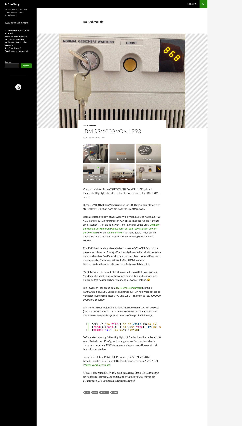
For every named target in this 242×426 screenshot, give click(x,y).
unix (115, 392)
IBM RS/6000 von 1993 (112, 131)
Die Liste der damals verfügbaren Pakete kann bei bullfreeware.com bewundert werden (121, 228)
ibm (95, 392)
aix (87, 392)
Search (8, 62)
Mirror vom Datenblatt (97, 364)
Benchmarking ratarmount (16, 51)
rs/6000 (104, 392)
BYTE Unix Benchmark (129, 287)
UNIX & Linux (89, 125)
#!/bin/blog (12, 4)
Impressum (192, 4)
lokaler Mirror (115, 232)
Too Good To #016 (13, 48)
